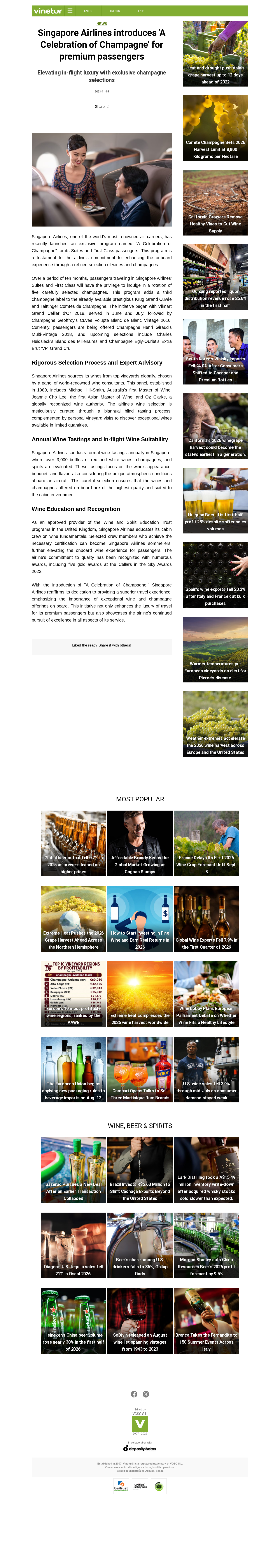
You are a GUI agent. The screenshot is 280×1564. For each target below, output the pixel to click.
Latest (88, 11)
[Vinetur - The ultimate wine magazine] (48, 10)
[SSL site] (121, 1486)
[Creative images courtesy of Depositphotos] (140, 1448)
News (101, 24)
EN (141, 11)
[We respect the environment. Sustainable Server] (159, 1486)
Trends (115, 11)
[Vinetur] (140, 1430)
